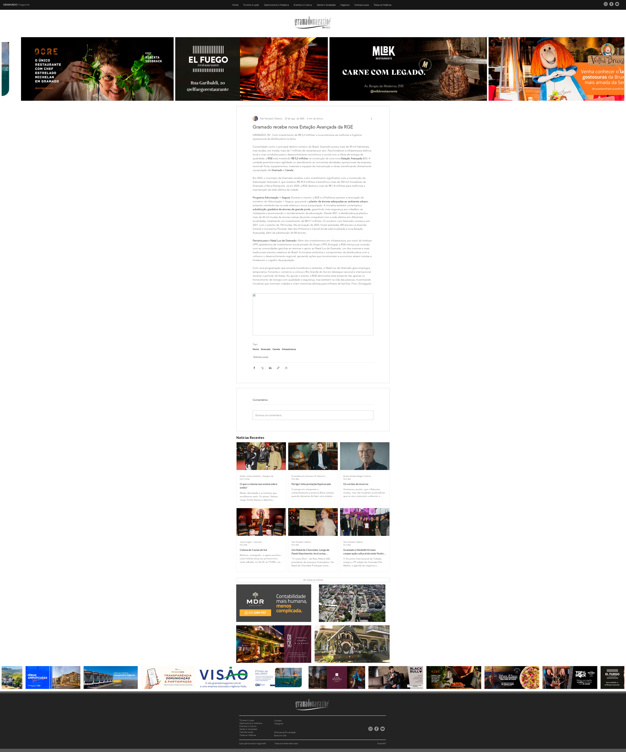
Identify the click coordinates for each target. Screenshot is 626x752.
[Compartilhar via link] (278, 367)
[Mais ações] (371, 118)
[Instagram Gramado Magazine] (606, 4)
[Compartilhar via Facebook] (254, 367)
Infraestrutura (289, 349)
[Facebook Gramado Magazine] (611, 4)
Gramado (266, 349)
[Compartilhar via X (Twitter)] (262, 367)
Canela (276, 349)
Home (256, 349)
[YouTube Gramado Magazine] (617, 4)
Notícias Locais (260, 356)
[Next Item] (619, 69)
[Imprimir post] (286, 367)
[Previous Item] (6, 69)
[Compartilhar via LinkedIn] (270, 367)
